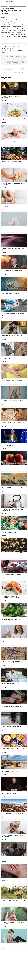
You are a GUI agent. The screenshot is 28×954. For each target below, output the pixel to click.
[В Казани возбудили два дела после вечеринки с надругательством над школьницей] (14, 722)
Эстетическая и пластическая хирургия (17, 6)
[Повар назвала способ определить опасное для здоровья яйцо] (14, 178)
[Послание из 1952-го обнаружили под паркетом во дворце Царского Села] (14, 657)
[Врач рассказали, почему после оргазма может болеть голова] (14, 418)
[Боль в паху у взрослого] (14, 939)
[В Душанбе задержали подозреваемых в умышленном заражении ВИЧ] (14, 309)
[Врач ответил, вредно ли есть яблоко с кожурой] (14, 461)
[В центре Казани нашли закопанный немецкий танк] (14, 352)
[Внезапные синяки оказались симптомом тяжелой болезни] (14, 874)
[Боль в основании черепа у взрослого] (14, 852)
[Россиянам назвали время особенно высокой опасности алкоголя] (14, 765)
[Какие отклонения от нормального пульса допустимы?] (14, 831)
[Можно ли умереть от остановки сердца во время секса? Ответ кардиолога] (14, 135)
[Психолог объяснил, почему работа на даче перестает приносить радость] (14, 896)
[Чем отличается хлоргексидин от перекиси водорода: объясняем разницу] (14, 635)
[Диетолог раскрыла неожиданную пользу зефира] (14, 222)
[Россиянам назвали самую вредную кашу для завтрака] (14, 570)
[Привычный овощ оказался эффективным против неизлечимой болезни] (14, 526)
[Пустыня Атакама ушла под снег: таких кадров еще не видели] (14, 809)
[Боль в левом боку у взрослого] (14, 678)
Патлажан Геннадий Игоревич (15, 46)
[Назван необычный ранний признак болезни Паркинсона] (14, 917)
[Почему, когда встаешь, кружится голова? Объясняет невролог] (14, 244)
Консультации (4, 6)
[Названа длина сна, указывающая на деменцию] (14, 92)
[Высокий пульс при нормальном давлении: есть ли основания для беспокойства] (14, 374)
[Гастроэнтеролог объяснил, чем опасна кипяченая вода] (14, 504)
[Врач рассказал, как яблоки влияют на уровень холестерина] (14, 157)
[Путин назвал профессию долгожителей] (14, 265)
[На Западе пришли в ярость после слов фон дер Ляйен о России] (14, 439)
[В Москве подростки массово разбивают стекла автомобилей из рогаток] (14, 287)
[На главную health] (9, 1)
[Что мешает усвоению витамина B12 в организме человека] (14, 548)
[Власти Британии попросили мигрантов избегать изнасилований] (14, 483)
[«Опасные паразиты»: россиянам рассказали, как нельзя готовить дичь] (14, 700)
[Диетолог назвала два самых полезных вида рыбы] (14, 113)
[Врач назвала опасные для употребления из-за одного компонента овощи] (14, 613)
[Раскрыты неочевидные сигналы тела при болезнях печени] (14, 200)
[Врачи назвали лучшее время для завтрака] (14, 744)
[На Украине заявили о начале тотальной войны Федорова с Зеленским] (14, 787)
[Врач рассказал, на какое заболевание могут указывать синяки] (14, 396)
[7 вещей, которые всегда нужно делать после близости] (14, 331)
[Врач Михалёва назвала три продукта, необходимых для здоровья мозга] (14, 591)
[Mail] (4, 1)
